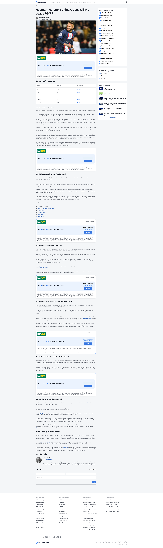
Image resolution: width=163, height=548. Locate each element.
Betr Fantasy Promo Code (88, 506)
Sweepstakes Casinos (88, 518)
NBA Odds (61, 509)
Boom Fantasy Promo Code (89, 502)
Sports (58, 2)
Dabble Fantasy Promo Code (89, 504)
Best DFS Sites (86, 500)
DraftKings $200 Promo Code (112, 504)
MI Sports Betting (40, 509)
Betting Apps (52, 2)
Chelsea (45, 178)
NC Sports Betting (40, 527)
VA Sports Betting (40, 518)
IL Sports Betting (39, 511)
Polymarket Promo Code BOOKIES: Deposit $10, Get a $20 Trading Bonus (115, 104)
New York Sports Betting (106, 46)
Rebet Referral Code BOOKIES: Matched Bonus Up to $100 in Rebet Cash (114, 114)
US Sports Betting (105, 63)
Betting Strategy (105, 76)
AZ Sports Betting (40, 513)
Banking (103, 78)
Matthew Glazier (44, 17)
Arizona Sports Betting (106, 12)
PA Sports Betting (40, 506)
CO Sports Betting (40, 516)
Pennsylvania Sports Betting (107, 53)
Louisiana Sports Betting (107, 33)
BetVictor (79, 89)
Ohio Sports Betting (105, 51)
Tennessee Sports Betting (107, 56)
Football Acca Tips (42, 210)
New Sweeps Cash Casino (89, 527)
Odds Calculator (63, 520)
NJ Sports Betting (40, 504)
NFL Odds (61, 506)
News (94, 2)
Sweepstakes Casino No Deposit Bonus (92, 529)
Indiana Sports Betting (106, 25)
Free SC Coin (86, 511)
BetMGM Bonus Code (111, 500)
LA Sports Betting (40, 522)
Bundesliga (65, 447)
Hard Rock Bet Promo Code (112, 511)
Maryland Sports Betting (107, 35)
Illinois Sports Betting (106, 23)
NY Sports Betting (40, 500)
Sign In (90, 469)
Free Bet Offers (41, 212)
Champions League (43, 267)
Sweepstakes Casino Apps (89, 525)
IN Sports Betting (39, 520)
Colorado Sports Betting (107, 15)
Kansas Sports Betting (106, 30)
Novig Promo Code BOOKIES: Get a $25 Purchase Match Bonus (113, 109)
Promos (89, 2)
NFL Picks (61, 500)
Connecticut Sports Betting (107, 18)
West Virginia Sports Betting (107, 61)
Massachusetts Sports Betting (108, 38)
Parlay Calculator (63, 522)
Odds (67, 2)
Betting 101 (104, 73)
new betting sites (72, 178)
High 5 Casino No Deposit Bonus (90, 513)
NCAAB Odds (62, 511)
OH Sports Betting (40, 525)
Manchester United (83, 403)
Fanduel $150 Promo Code (112, 506)
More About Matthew (48, 459)
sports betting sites (45, 442)
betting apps (41, 413)
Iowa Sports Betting (105, 28)
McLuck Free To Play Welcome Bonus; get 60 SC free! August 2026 (115, 99)
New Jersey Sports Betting (107, 43)
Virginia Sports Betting (106, 58)
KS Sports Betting (40, 502)
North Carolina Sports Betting (108, 48)
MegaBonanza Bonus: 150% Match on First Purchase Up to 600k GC (113, 88)
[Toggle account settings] (126, 2)
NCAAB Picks (62, 504)
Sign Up (94, 469)
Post (94, 482)
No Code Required (88, 64)
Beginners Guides (63, 513)
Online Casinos (82, 2)
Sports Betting (73, 2)
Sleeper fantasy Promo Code (89, 509)
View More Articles (112, 117)
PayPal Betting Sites (63, 518)
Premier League (45, 134)
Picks (63, 2)
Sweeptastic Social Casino (89, 516)
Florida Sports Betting (106, 20)
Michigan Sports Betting (106, 40)
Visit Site (88, 68)
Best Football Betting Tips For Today (46, 208)
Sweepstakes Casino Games (89, 522)
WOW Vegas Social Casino (89, 520)
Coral (78, 92)
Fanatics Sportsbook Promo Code (114, 509)
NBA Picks (61, 502)
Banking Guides (62, 516)
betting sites (84, 191)
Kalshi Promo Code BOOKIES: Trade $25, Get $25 (114, 93)
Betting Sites (41, 216)
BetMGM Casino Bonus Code (112, 502)
